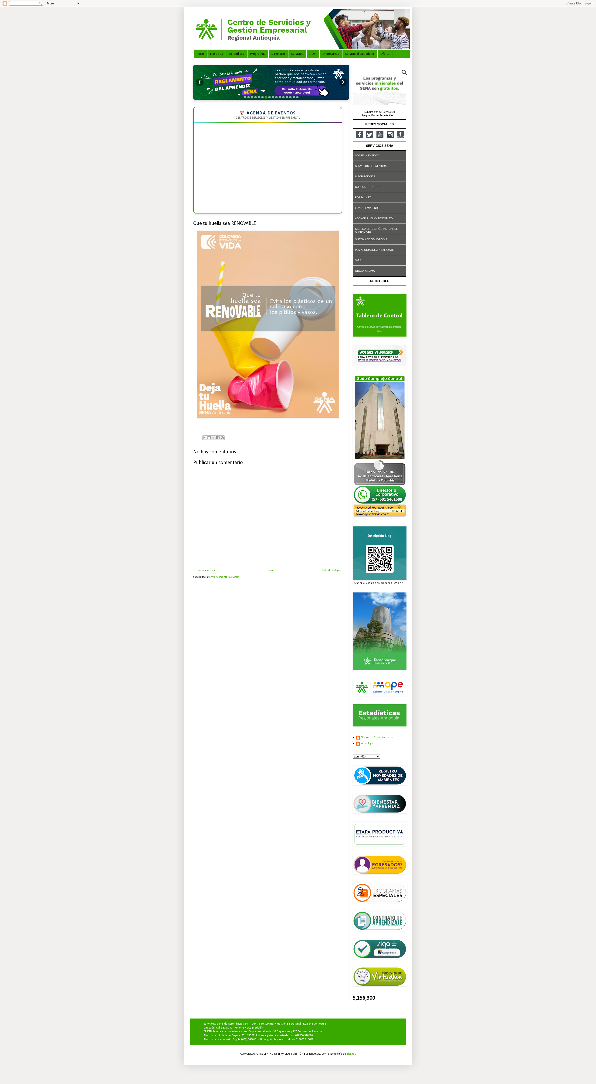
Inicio (200, 54)
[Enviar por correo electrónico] (204, 437)
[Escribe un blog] (209, 437)
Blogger (351, 1054)
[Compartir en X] (213, 437)
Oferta (384, 54)
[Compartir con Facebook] (218, 437)
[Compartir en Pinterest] (222, 437)
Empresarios (330, 54)
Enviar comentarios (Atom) (224, 577)
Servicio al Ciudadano (359, 54)
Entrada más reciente (207, 570)
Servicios (297, 54)
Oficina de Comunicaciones (377, 737)
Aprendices (236, 54)
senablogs (367, 743)
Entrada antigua (331, 570)
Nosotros (216, 54)
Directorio (278, 54)
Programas (257, 54)
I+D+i (312, 54)
